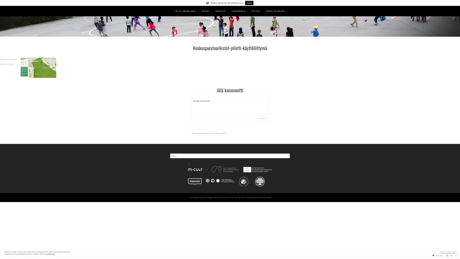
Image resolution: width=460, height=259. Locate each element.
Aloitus (249, 3)
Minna (11, 64)
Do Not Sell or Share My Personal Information (253, 197)
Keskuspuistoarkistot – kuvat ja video (209, 133)
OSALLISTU (221, 11)
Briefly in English (275, 11)
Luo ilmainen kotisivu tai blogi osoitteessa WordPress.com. (211, 197)
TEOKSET (205, 11)
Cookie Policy (50, 254)
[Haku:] (230, 156)
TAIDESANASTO (238, 11)
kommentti (261, 118)
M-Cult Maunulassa (185, 11)
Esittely (256, 11)
